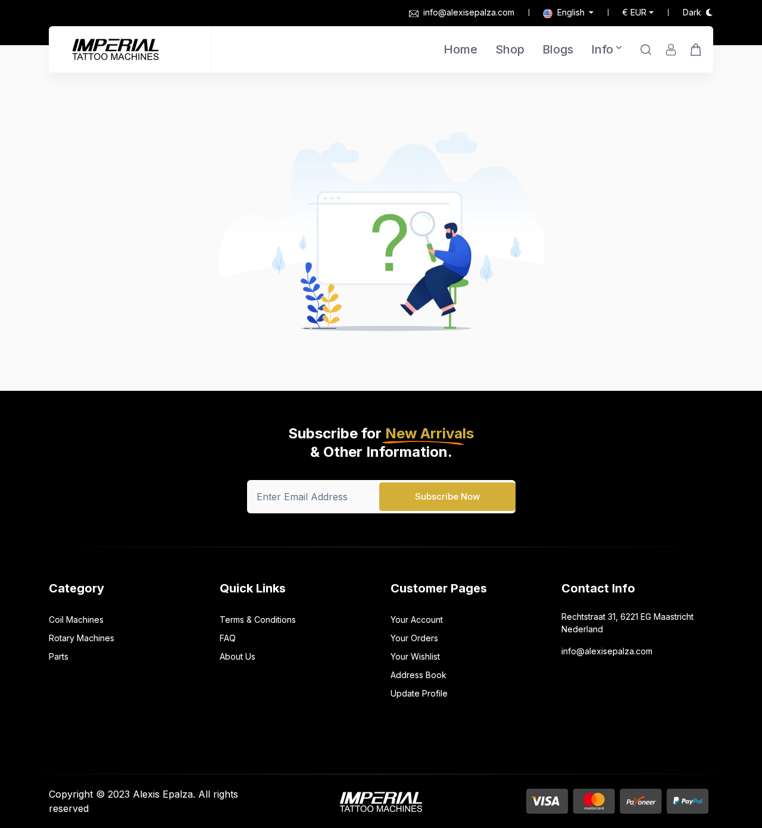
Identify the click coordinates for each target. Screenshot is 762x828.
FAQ (228, 638)
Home (460, 49)
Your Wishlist (415, 656)
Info (602, 49)
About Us (237, 656)
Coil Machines (76, 619)
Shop (509, 49)
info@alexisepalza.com (468, 12)
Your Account (417, 619)
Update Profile (419, 693)
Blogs (557, 49)
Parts (58, 656)
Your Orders (414, 638)
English (571, 12)
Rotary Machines (81, 638)
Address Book (418, 675)
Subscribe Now (447, 496)
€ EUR (634, 12)
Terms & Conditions (258, 619)
